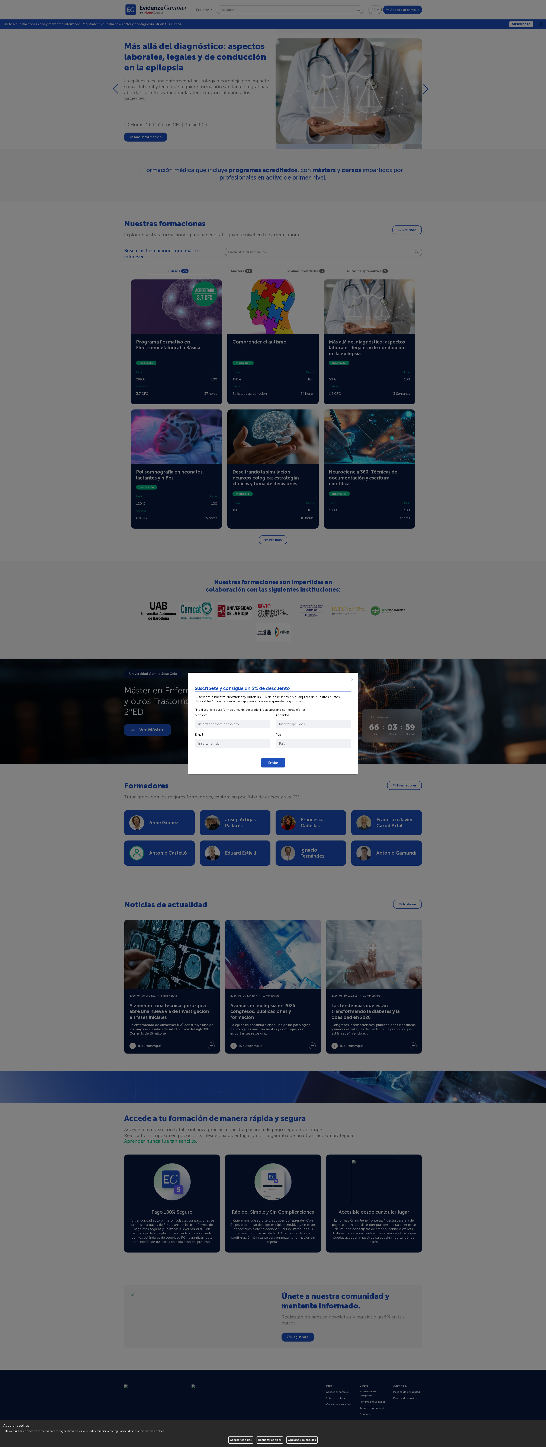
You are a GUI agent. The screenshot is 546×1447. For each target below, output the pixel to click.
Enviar (273, 763)
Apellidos (282, 715)
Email (199, 734)
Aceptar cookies (241, 1439)
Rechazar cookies (270, 1439)
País (279, 734)
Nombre (201, 715)
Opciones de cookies (302, 1439)
